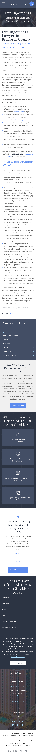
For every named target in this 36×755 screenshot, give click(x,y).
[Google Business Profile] (13, 725)
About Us (18, 709)
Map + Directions (18, 696)
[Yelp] (18, 725)
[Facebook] (23, 725)
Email (3, 616)
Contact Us (18, 716)
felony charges (19, 120)
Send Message (18, 663)
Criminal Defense (18, 712)
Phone (4, 610)
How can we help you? (9, 628)
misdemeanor (19, 112)
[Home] (17, 4)
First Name (5, 598)
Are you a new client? (9, 622)
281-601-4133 (18, 681)
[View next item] (20, 562)
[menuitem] (18, 328)
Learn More (16, 405)
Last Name (5, 604)
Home (18, 705)
